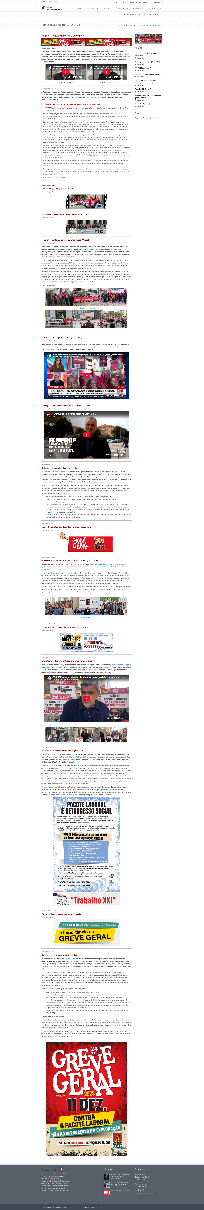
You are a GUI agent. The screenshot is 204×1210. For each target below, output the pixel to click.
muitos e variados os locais (55, 471)
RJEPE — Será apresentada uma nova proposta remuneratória (120, 1176)
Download (140, 58)
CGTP (55, 2)
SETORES (108, 8)
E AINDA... (152, 8)
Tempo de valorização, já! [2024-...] (137, 14)
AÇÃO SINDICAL (92, 8)
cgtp (146, 118)
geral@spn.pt (136, 2)
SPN (79, 8)
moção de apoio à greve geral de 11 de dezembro (108, 564)
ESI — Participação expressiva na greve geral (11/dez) (65, 214)
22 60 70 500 (147, 2)
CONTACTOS (138, 8)
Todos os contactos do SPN (144, 1193)
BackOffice (158, 2)
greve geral (155, 118)
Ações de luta (156, 14)
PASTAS (118, 25)
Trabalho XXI (80, 757)
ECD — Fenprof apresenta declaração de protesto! (120, 1183)
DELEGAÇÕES (122, 8)
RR (96, 1207)
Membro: (44, 2)
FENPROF (50, 2)
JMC (100, 1207)
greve (139, 118)
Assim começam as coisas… (120, 1191)
